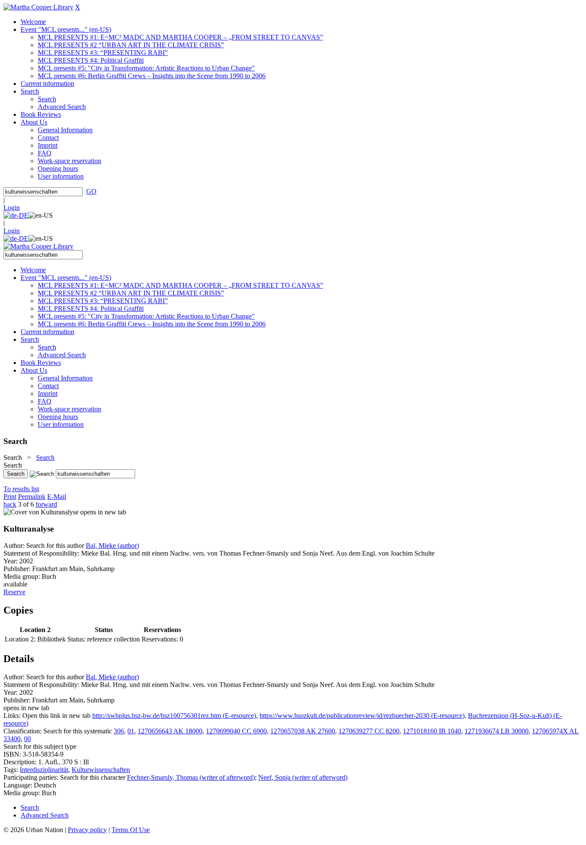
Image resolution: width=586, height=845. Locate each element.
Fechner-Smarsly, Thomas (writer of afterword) (191, 777)
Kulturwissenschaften (101, 769)
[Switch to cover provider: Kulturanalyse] (41, 512)
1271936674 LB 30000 (497, 731)
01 (130, 731)
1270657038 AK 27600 (302, 731)
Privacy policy (87, 829)
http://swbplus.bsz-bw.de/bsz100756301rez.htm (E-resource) (174, 715)
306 (119, 731)
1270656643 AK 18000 (170, 731)
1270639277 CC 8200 (368, 731)
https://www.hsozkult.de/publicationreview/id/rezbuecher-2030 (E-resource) (362, 715)
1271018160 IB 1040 (432, 731)
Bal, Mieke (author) (112, 545)
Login (11, 207)
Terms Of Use (131, 829)
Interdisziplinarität (44, 769)
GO (91, 191)
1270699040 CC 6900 (236, 731)
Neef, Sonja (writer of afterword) (302, 777)
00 (27, 738)
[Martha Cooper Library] (38, 7)
